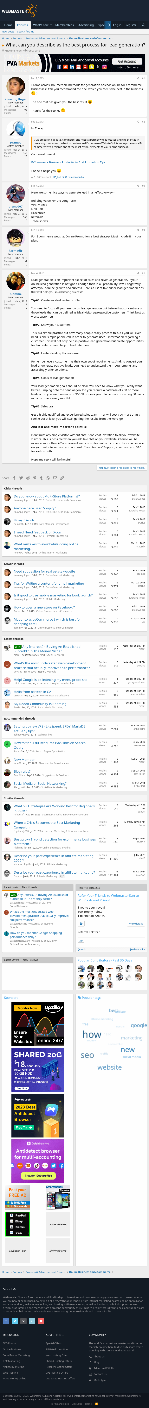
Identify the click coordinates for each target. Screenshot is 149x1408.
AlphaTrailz (20, 847)
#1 (143, 78)
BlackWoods (138, 498)
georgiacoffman (136, 682)
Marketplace (101, 1380)
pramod (16, 142)
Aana (16, 751)
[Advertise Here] (58, 1224)
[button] (51, 25)
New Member (24, 759)
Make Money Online (14, 1378)
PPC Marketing (11, 1361)
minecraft (19, 814)
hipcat (142, 649)
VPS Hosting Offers (57, 1372)
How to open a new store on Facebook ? (44, 607)
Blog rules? (22, 771)
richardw (140, 546)
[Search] (143, 25)
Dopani (18, 876)
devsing (18, 671)
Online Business (12, 1349)
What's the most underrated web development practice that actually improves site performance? (52, 665)
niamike (16, 294)
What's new (41, 25)
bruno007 (16, 206)
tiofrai (142, 825)
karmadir (16, 250)
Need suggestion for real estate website (44, 571)
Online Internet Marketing (53, 552)
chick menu (20, 683)
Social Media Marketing (50, 707)
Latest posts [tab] (11, 887)
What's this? (138, 949)
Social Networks (55, 655)
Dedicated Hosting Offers (60, 1378)
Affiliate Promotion (57, 1349)
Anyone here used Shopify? (35, 508)
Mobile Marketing (55, 599)
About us (77, 1403)
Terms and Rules (60, 1403)
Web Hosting (45, 734)
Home (8, 25)
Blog (96, 1362)
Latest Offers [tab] (11, 959)
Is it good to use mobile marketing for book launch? (53, 595)
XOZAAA (140, 874)
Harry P (141, 841)
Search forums (25, 31)
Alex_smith (19, 787)
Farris (17, 707)
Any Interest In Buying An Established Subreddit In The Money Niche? (47, 648)
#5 (143, 273)
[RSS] (96, 1404)
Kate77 (17, 763)
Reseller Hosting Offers (59, 1367)
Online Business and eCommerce (64, 500)
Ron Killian (19, 775)
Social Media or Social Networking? (40, 783)
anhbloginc (139, 728)
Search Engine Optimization (59, 683)
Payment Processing (57, 536)
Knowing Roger (14, 50)
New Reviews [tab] (30, 959)
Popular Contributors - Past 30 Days (105, 960)
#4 (143, 230)
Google (52, 671)
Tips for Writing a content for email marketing (49, 583)
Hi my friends (24, 520)
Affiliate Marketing (57, 864)
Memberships (64, 25)
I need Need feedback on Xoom (38, 532)
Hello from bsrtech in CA (32, 691)
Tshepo (18, 734)
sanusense (139, 745)
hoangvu (18, 552)
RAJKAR (57, 177)
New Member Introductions (54, 524)
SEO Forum (9, 1343)
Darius (141, 522)
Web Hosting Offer (57, 1355)
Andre (17, 611)
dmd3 (142, 858)
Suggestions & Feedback (55, 775)
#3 (143, 185)
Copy (81, 940)
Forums (22, 25)
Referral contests (89, 888)
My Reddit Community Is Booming (40, 703)
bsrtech (18, 695)
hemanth (18, 524)
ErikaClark (139, 786)
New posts (8, 31)
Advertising (86, 25)
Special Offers (54, 1343)
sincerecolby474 (22, 864)
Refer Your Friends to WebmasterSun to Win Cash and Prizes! (108, 897)
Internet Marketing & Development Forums (65, 814)
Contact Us (100, 1374)
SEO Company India (73, 177)
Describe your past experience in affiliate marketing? (54, 872)
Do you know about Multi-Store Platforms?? (47, 496)
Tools (83, 949)
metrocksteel (138, 694)
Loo (143, 621)
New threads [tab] (29, 887)
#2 (143, 121)
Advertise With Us (104, 1368)
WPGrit (141, 811)
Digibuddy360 (21, 831)
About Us (99, 1356)
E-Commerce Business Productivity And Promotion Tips (68, 162)
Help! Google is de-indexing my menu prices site (50, 679)
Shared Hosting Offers (59, 1361)
